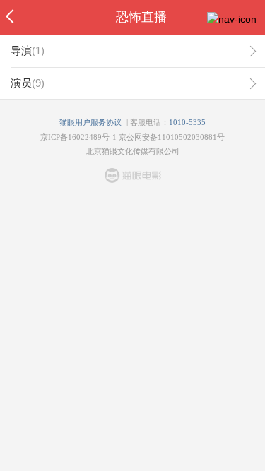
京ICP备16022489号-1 (78, 137)
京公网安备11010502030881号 (172, 137)
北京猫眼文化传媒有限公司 (132, 151)
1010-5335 (187, 122)
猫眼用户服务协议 (90, 122)
